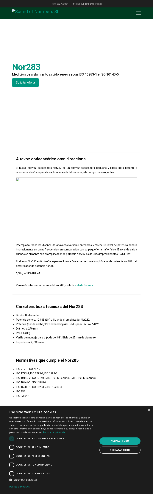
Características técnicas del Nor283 (49, 306)
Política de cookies (19, 486)
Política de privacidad (54, 432)
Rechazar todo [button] (120, 450)
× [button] (148, 410)
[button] (52, 480)
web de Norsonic (84, 285)
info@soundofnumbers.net (87, 3)
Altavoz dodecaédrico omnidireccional (51, 159)
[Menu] (138, 13)
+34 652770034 (60, 3)
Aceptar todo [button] (120, 440)
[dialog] (76, 450)
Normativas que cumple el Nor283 (47, 360)
